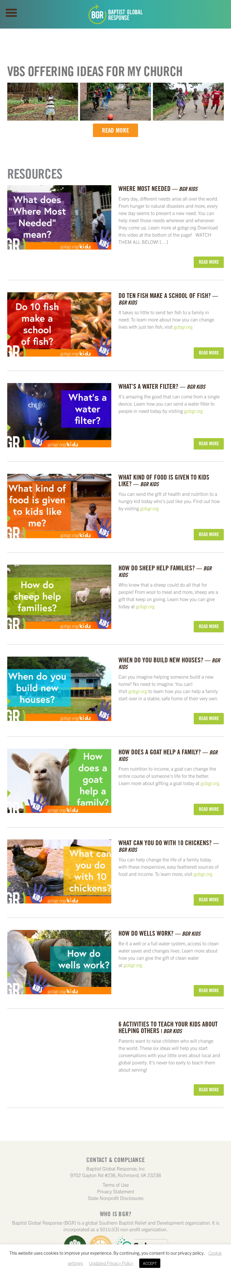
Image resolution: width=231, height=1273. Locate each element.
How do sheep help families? (165, 571)
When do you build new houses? (169, 663)
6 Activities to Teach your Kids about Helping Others (168, 1027)
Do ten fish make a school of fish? (168, 299)
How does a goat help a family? (168, 755)
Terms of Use (116, 1185)
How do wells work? (159, 933)
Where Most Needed (158, 188)
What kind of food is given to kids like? (164, 480)
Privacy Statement (115, 1191)
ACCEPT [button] (150, 1263)
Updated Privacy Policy (111, 1263)
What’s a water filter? (162, 386)
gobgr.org (183, 327)
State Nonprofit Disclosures (115, 1198)
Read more (115, 130)
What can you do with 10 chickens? (169, 846)
